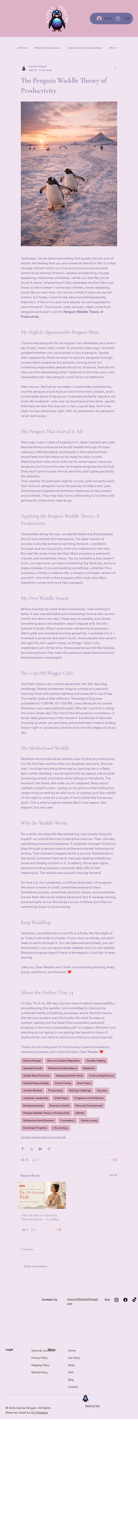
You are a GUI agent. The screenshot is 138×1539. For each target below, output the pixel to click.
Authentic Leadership (35, 1098)
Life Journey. (60, 1127)
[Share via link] (49, 1148)
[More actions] (115, 68)
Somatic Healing (95, 1060)
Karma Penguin (32, 1060)
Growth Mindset (32, 1090)
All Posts (22, 47)
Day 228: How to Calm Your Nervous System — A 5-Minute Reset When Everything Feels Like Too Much (41, 1217)
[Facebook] (125, 1300)
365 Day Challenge (80, 1090)
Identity (79, 1113)
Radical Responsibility (36, 1083)
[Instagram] (116, 1300)
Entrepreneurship (33, 1105)
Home (72, 1350)
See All (113, 1175)
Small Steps (61, 1098)
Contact (73, 1387)
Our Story (74, 1357)
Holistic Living (89, 1120)
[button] (118, 18)
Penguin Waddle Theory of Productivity (46, 1113)
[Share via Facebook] (22, 1148)
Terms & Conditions (43, 1350)
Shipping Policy (40, 1365)
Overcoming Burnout (101, 1075)
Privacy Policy (39, 1357)
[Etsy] (107, 1300)
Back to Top (92, 1405)
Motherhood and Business (38, 1120)
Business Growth (59, 1105)
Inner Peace (84, 1083)
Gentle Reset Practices (36, 1075)
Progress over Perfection (89, 1098)
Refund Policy (39, 1372)
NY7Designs (39, 1412)
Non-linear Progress (35, 1127)
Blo (70, 1379)
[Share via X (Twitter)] (31, 1148)
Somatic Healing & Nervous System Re (43, 1137)
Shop (71, 1365)
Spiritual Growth (32, 1068)
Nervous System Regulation (63, 1060)
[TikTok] (134, 1300)
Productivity (55, 1090)
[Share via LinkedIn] (40, 1148)
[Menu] (127, 18)
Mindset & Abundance (48, 47)
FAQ (70, 1372)
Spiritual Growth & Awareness (85, 47)
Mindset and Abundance (62, 1068)
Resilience (89, 1068)
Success (102, 1090)
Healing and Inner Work (69, 1075)
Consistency (67, 1120)
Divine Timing (63, 1083)
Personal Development (88, 1105)
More (112, 47)
